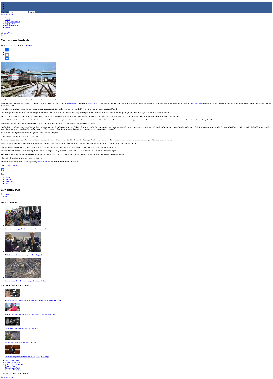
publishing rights (195, 103)
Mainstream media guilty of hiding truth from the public (23, 255)
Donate (7, 27)
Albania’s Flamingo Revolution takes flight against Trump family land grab (30, 314)
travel (7, 183)
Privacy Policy (10, 366)
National (8, 178)
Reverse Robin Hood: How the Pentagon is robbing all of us (25, 281)
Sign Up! (4, 35)
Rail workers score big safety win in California (20, 343)
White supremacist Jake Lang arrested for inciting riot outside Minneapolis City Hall (33, 300)
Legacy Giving (10, 24)
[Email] (138, 55)
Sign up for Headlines (12, 22)
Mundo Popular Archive (13, 368)
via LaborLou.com (12, 165)
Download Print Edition (13, 370)
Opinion (8, 179)
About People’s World (12, 360)
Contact (7, 20)
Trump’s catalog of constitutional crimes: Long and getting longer (27, 357)
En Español (9, 18)
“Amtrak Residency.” (71, 103)
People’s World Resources (14, 364)
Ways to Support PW (12, 25)
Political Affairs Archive (13, 362)
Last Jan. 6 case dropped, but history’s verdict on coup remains (26, 229)
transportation (9, 181)
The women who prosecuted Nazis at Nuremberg (21, 328)
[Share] (138, 49)
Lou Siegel (28, 45)
